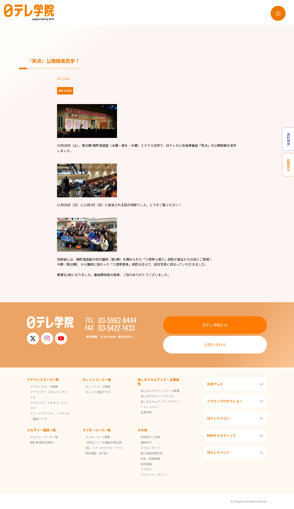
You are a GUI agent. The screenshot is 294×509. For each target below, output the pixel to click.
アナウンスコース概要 (44, 387)
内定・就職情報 (150, 459)
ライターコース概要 (97, 437)
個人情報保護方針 (152, 453)
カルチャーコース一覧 (44, 437)
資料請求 (288, 139)
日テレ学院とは (215, 324)
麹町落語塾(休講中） (43, 442)
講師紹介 (146, 442)
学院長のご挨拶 (150, 437)
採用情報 (146, 464)
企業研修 (146, 412)
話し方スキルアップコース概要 (160, 391)
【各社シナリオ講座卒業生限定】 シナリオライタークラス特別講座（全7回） (104, 447)
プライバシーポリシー (155, 475)
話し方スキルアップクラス (157, 396)
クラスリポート (150, 448)
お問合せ (288, 164)
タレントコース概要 (97, 387)
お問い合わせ (215, 344)
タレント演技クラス (98, 392)
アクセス (146, 469)
